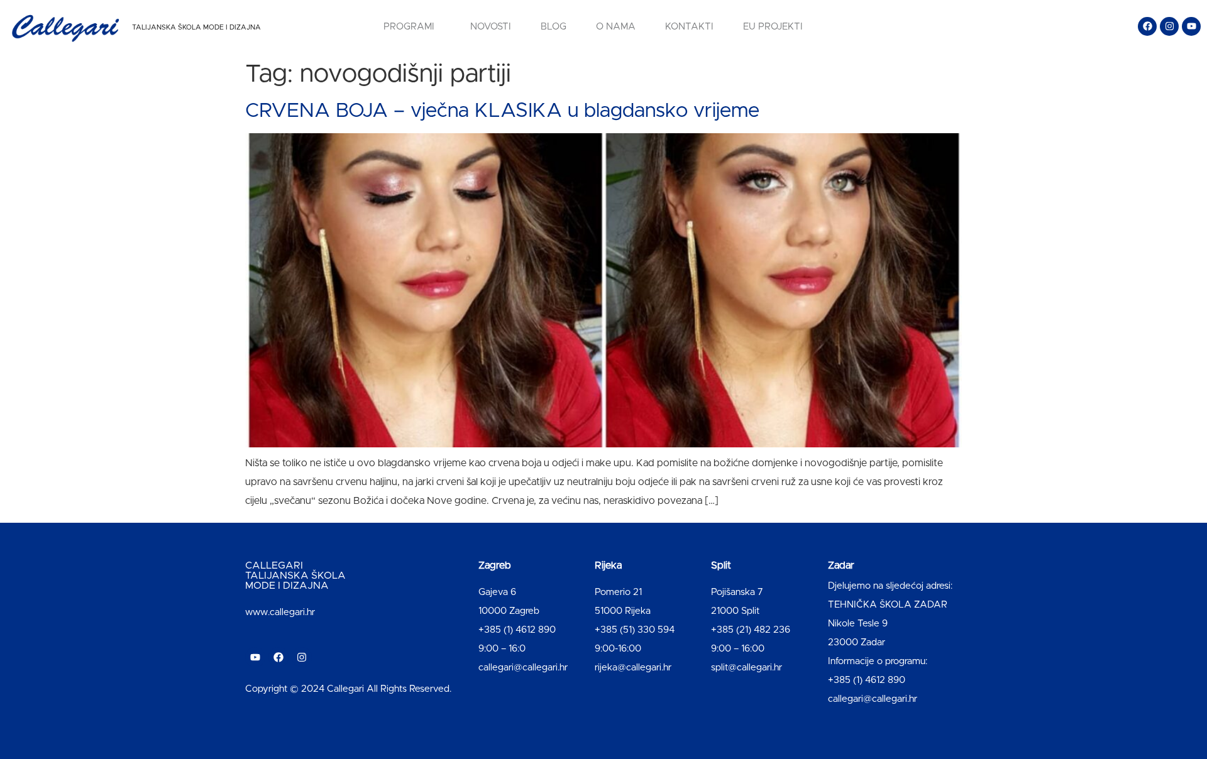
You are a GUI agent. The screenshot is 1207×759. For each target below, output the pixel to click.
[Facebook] (1147, 26)
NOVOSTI (490, 26)
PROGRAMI (408, 26)
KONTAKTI (689, 26)
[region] (163, 660)
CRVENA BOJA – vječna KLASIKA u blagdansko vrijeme (502, 111)
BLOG (553, 26)
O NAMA (616, 26)
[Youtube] (1191, 26)
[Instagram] (1169, 26)
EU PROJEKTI (773, 26)
